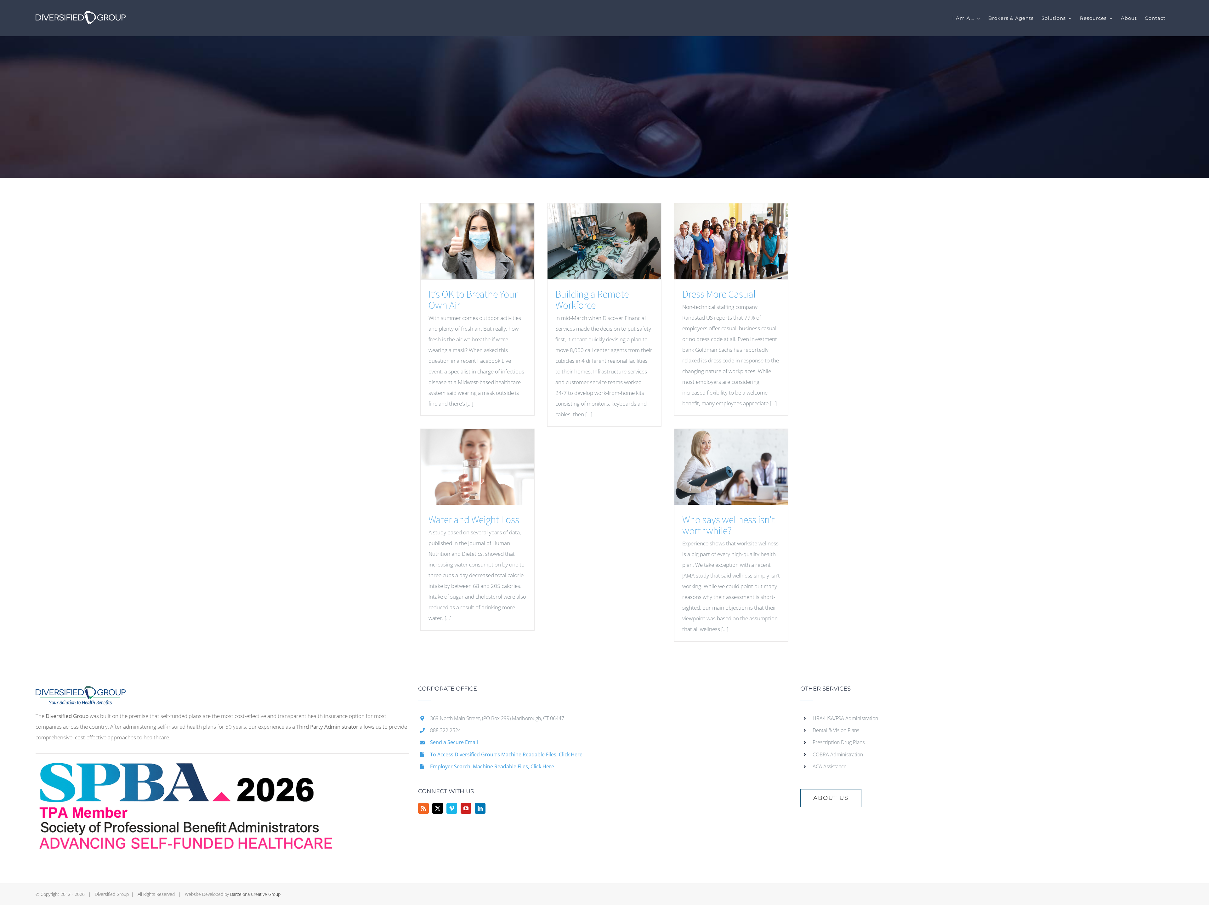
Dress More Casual (719, 294)
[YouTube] (466, 808)
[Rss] (423, 808)
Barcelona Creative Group (255, 894)
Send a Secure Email (454, 742)
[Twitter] (437, 808)
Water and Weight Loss (474, 520)
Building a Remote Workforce (592, 300)
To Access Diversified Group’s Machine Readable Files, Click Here (506, 754)
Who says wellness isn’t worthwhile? (728, 525)
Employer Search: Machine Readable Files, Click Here (492, 766)
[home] (81, 691)
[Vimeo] (451, 808)
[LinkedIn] (480, 808)
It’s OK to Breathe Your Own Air (473, 300)
